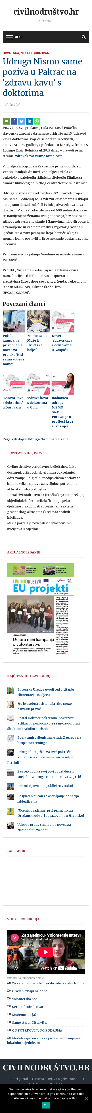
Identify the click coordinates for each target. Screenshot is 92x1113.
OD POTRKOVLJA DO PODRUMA (37, 1030)
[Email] (6, 121)
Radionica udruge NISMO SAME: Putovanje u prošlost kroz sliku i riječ (62, 412)
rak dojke (19, 439)
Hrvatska (11, 53)
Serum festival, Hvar (28, 1007)
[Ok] (86, 1098)
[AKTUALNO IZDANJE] (40, 611)
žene (64, 439)
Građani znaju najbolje (29, 991)
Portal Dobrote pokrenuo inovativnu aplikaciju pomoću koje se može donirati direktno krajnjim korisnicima (43, 723)
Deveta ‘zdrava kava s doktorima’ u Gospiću (62, 343)
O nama (38, 1079)
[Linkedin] (29, 121)
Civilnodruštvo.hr (46, 12)
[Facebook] (14, 121)
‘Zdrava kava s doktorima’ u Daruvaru (13, 402)
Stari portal (19, 1079)
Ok (46, 1105)
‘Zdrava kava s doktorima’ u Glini (37, 402)
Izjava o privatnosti (62, 1079)
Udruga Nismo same (43, 439)
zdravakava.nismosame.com (39, 156)
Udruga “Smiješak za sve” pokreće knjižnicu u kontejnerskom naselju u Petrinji (40, 757)
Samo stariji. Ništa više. (29, 1023)
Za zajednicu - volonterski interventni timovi (48, 983)
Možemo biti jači (24, 1015)
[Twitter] (21, 121)
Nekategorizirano (36, 53)
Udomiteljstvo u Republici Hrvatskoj (45, 786)
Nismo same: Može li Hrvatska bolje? (37, 343)
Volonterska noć (24, 999)
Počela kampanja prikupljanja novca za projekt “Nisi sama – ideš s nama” (13, 350)
